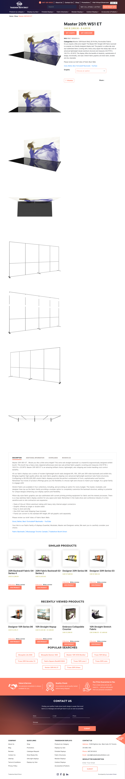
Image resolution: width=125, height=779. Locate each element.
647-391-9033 (47, 2)
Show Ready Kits (109, 7)
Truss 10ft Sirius (100, 655)
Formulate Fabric (104, 42)
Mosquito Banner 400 (49, 655)
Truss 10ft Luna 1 (80, 661)
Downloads (53, 458)
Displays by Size (32, 12)
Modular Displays (77, 12)
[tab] (18, 458)
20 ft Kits (93, 42)
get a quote (70, 33)
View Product (15, 587)
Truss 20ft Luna (101, 661)
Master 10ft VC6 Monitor (76, 655)
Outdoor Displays (92, 12)
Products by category (16, 12)
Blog (9, 748)
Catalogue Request (33, 751)
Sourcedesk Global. (111, 774)
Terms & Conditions (14, 762)
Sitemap (11, 758)
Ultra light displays (33, 758)
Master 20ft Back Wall (81, 42)
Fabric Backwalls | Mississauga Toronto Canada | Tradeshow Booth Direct (39, 532)
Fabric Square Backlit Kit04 (54, 661)
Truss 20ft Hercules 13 (26, 661)
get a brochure (86, 33)
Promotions (86, 2)
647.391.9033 (92, 751)
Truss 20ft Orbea (73, 667)
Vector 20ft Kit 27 (51, 667)
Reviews (11, 751)
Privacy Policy (12, 766)
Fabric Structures (62, 12)
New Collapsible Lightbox (90, 7)
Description (17, 458)
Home (11, 16)
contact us (69, 2)
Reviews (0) (66, 458)
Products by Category (62, 744)
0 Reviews (11, 584)
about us (59, 2)
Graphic (67, 70)
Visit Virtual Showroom (100, 2)
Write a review (20, 584)
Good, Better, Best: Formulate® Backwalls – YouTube (80, 66)
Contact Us (11, 755)
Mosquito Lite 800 (25, 655)
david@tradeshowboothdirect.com (98, 755)
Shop (77, 2)
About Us (11, 744)
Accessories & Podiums (109, 12)
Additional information (35, 458)
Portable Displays (47, 12)
